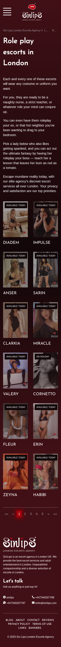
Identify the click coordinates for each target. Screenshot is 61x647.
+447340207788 (44, 597)
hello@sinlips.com (45, 603)
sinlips (10, 597)
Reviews (48, 620)
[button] (6, 514)
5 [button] (42, 514)
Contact (33, 620)
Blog (9, 620)
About (20, 620)
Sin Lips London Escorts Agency (35, 636)
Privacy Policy (19, 624)
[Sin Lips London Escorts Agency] (40, 11)
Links (22, 628)
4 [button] (37, 514)
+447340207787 (15, 603)
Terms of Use (42, 624)
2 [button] (25, 514)
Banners (35, 628)
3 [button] (31, 514)
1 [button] (19, 514)
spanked (20, 148)
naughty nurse (13, 102)
